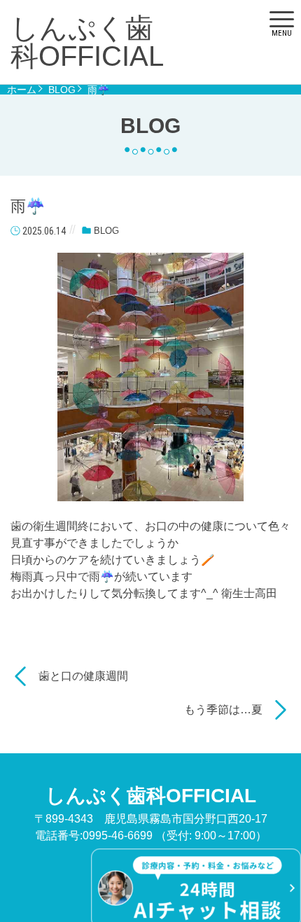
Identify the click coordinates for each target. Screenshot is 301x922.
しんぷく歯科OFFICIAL (87, 42)
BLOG (62, 90)
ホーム (21, 90)
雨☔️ (98, 90)
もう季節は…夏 (223, 709)
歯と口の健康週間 (83, 676)
